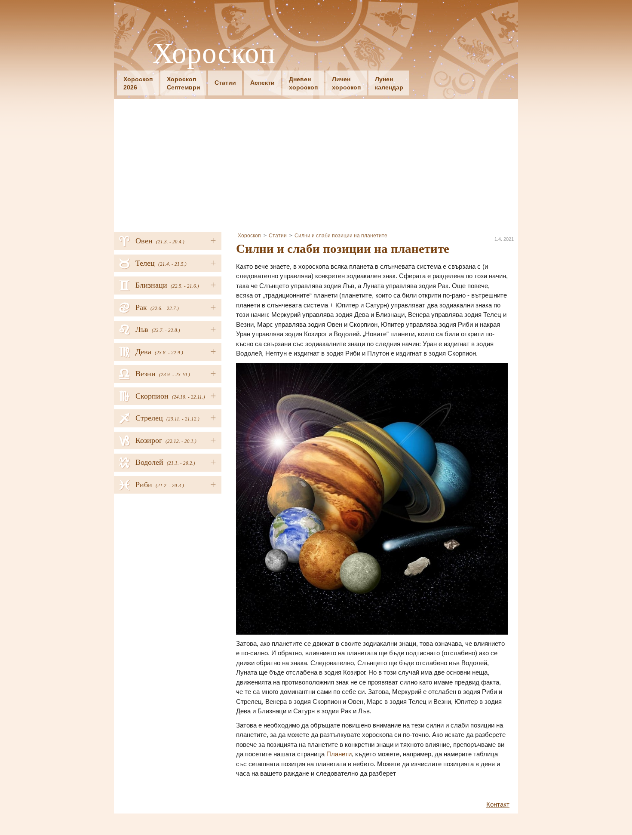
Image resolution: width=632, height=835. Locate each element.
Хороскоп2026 (138, 83)
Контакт (497, 804)
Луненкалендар (389, 83)
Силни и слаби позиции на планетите (341, 236)
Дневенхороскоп (303, 83)
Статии (225, 82)
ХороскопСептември (183, 83)
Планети (339, 754)
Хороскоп (214, 52)
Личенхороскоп (346, 83)
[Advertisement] (316, 163)
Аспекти (262, 82)
